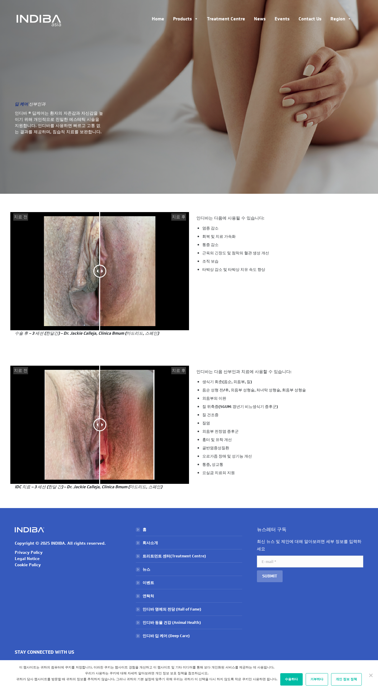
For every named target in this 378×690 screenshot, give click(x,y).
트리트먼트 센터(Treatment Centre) (174, 556)
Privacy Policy (29, 552)
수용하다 (291, 679)
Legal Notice (27, 559)
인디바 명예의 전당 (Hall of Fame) (172, 609)
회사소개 (150, 543)
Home (158, 19)
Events (282, 19)
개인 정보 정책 (346, 679)
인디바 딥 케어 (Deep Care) (166, 636)
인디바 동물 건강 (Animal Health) (172, 622)
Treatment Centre (226, 19)
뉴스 (146, 569)
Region (337, 19)
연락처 (148, 596)
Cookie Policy (28, 565)
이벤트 (148, 582)
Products (182, 19)
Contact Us (310, 19)
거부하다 (316, 679)
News (260, 19)
